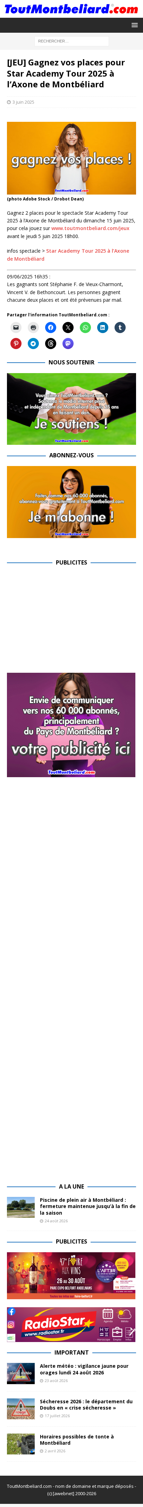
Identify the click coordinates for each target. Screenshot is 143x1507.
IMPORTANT (71, 1352)
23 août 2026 (56, 1380)
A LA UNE (71, 1186)
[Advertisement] (65, 622)
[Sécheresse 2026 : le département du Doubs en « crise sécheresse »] (21, 1408)
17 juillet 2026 (57, 1415)
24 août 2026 (56, 1220)
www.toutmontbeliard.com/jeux (90, 228)
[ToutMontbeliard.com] (71, 13)
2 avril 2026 (55, 1450)
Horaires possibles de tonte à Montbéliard (77, 1439)
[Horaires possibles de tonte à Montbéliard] (21, 1444)
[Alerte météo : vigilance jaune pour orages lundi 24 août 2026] (21, 1373)
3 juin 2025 (23, 102)
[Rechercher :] (71, 41)
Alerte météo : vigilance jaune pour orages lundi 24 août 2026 (84, 1369)
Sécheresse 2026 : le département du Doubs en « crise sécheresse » (86, 1404)
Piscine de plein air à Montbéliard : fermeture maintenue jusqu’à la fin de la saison (88, 1206)
